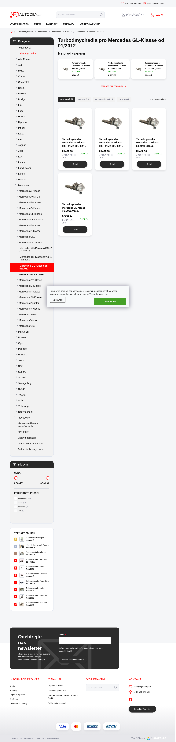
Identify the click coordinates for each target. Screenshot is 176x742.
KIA (20, 156)
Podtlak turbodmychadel (30, 449)
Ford (20, 110)
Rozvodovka (24, 47)
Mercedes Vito (27, 326)
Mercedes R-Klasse (29, 291)
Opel (20, 343)
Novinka (23, 507)
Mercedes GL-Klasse (30, 242)
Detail (75, 164)
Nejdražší (83, 99)
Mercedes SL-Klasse (30, 297)
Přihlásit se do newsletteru (72, 659)
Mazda (22, 179)
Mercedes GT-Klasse (30, 280)
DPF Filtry (22, 432)
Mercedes (23, 185)
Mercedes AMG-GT (29, 196)
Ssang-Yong (24, 383)
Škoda (21, 389)
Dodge (21, 99)
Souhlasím (110, 301)
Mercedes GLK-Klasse (31, 274)
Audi (20, 65)
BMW (21, 70)
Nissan (22, 337)
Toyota (21, 394)
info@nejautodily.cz (142, 686)
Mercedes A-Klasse (29, 191)
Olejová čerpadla (26, 437)
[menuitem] (20, 24)
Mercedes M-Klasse (30, 285)
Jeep (21, 150)
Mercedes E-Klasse (29, 225)
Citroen (22, 76)
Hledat (101, 15)
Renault (22, 354)
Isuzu (21, 133)
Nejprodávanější (104, 99)
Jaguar (22, 145)
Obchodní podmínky (18, 703)
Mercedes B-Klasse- (30, 202)
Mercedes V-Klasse (29, 308)
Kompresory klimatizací (30, 443)
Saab (21, 360)
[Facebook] (131, 699)
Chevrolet (23, 82)
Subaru (22, 371)
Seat (20, 366)
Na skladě (24, 498)
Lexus (21, 173)
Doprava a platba (17, 695)
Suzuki (22, 377)
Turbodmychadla (26, 53)
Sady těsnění (25, 412)
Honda (21, 116)
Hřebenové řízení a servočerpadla (27, 425)
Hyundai (22, 122)
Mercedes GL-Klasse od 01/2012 (34, 267)
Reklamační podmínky (57, 703)
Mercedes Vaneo (28, 314)
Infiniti (21, 128)
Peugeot (22, 348)
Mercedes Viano (28, 320)
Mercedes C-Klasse (29, 208)
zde (105, 294)
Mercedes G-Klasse (30, 231)
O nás (12, 686)
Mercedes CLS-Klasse (31, 219)
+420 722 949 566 (142, 692)
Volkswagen (24, 406)
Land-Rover (24, 168)
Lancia (21, 162)
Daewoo (22, 93)
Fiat (20, 105)
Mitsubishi (23, 331)
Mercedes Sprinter (29, 303)
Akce (21, 502)
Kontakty (13, 690)
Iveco (21, 139)
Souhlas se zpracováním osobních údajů (63, 696)
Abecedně (124, 99)
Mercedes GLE (27, 236)
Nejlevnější (66, 99)
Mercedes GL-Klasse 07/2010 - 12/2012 (36, 258)
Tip (20, 511)
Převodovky (23, 417)
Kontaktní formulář (142, 709)
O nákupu (14, 699)
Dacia (21, 88)
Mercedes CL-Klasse (30, 214)
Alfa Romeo (24, 59)
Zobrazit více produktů (112, 86)
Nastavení (58, 300)
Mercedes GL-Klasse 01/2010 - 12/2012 (36, 250)
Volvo (21, 400)
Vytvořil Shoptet (138, 738)
